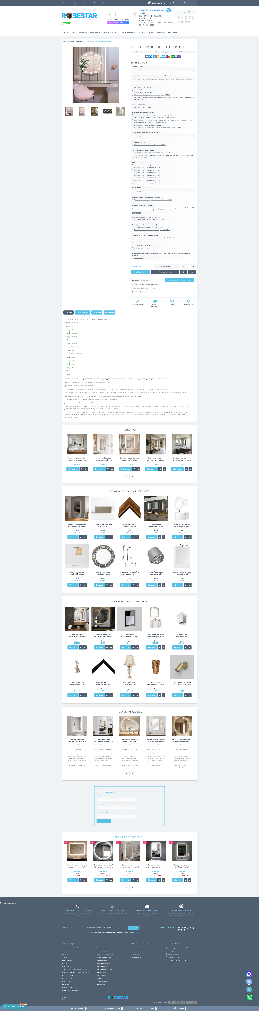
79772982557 (145, 16)
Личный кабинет (136, 948)
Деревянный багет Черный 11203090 (129, 525)
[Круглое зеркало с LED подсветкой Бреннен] (69, 111)
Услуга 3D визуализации (117, 22)
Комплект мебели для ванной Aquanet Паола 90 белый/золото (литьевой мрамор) (155, 635)
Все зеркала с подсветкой (104, 969)
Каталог (66, 32)
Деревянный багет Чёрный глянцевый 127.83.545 (103, 683)
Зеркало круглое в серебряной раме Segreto (103, 573)
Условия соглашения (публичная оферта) (74, 969)
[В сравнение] (86, 469)
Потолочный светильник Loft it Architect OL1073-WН (181, 635)
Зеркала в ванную (128, 32)
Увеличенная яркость (139, 105)
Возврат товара (67, 978)
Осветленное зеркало (139, 142)
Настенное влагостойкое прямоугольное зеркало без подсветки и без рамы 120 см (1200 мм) (182, 459)
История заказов (136, 951)
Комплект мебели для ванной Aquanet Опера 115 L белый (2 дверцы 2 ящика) (182, 525)
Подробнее (136, 213)
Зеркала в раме (95, 32)
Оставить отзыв (187, 52)
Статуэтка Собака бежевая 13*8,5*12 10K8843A (77, 683)
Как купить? (109, 312)
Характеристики (82, 312)
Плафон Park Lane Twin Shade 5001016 (103, 525)
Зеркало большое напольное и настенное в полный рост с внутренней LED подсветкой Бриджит (103, 741)
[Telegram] (186, 18)
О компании (67, 3)
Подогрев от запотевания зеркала (143, 150)
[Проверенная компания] (8, 903)
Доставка (78, 3)
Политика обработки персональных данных (75, 972)
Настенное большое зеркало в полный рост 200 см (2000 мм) (155, 459)
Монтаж (97, 3)
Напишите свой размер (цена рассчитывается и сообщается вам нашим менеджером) (159, 76)
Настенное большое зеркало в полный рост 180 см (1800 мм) (103, 459)
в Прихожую (146, 288)
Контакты (129, 3)
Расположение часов (138, 187)
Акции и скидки (101, 984)
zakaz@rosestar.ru (147, 20)
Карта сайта (66, 984)
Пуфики (99, 978)
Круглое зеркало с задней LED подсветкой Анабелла (103, 866)
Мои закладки (135, 954)
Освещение (161, 32)
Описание (68, 312)
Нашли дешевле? (166, 266)
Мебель (151, 32)
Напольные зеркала (103, 951)
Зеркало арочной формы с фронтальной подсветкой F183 (77, 635)
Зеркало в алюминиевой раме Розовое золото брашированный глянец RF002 (155, 741)
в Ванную (140, 288)
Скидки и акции (174, 32)
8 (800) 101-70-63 (146, 18)
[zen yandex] (182, 22)
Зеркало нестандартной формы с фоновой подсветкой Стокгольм (129, 741)
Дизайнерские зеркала (111, 32)
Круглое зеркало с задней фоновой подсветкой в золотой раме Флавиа (182, 741)
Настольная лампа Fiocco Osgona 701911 (129, 683)
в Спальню (154, 288)
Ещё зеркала (142, 32)
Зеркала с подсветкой (79, 32)
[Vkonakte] (182, 18)
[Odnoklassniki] (193, 18)
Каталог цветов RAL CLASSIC (70, 948)
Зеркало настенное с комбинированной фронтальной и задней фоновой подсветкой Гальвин (182, 866)
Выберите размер (137, 66)
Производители (67, 987)
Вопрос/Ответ (66, 981)
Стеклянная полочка (138, 243)
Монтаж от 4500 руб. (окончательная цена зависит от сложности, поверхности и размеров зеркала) (161, 254)
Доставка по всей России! (162, 3)
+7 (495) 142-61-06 (147, 14)
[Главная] (64, 41)
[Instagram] (178, 18)
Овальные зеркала (102, 981)
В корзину (73, 469)
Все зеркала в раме (102, 966)
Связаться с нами (67, 975)
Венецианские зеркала (104, 957)
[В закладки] (82, 469)
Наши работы (108, 3)
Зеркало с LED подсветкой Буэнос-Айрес (155, 525)
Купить (74, 537)
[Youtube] (190, 18)
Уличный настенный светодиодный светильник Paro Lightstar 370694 (155, 573)
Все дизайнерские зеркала (105, 954)
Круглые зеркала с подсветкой (148, 284)
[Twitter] (178, 22)
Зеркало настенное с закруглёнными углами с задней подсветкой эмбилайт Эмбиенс (155, 866)
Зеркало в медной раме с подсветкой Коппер (129, 459)
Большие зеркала (102, 948)
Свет (133, 85)
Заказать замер (104, 821)
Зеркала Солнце (102, 960)
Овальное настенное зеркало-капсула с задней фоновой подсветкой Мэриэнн (129, 866)
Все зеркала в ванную (103, 963)
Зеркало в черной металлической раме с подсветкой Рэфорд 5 (77, 741)
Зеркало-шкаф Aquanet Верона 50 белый (182, 573)
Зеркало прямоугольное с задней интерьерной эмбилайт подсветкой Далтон (77, 866)
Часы (133, 162)
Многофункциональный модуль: (142, 205)
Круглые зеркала (102, 975)
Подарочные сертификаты (70, 990)
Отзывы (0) (97, 312)
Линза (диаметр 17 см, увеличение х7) (144, 225)
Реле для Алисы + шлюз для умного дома (145, 235)
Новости (119, 3)
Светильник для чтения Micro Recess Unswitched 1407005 (182, 683)
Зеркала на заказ (102, 972)
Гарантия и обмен (67, 960)
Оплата (88, 3)
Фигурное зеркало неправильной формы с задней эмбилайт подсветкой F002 (103, 635)
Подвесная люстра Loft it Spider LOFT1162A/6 (129, 573)
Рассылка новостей (137, 957)
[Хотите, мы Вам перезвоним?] (249, 989)
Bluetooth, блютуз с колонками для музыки (146, 197)
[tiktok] (185, 22)
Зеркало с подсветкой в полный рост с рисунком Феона (77, 525)
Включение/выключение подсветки (143, 112)
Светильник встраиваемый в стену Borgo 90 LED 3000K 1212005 (129, 635)
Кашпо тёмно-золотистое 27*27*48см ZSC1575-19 (155, 683)
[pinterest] (189, 22)
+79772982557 (157, 16)
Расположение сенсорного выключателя (145, 132)
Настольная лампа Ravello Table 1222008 (77, 573)
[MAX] (249, 974)
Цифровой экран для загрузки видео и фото (146, 217)
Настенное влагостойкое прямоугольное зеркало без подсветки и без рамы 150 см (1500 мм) (77, 459)
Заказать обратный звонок (118, 19)
